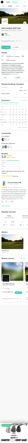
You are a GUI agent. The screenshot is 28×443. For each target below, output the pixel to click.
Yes (17, 41)
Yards (21, 100)
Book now (18, 292)
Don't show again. (14, 441)
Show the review (5, 206)
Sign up (15, 2)
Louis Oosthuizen (13, 182)
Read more (15, 74)
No (20, 41)
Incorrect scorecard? (22, 127)
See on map (19, 30)
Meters (25, 100)
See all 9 (22, 258)
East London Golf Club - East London (10, 102)
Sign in (8, 2)
